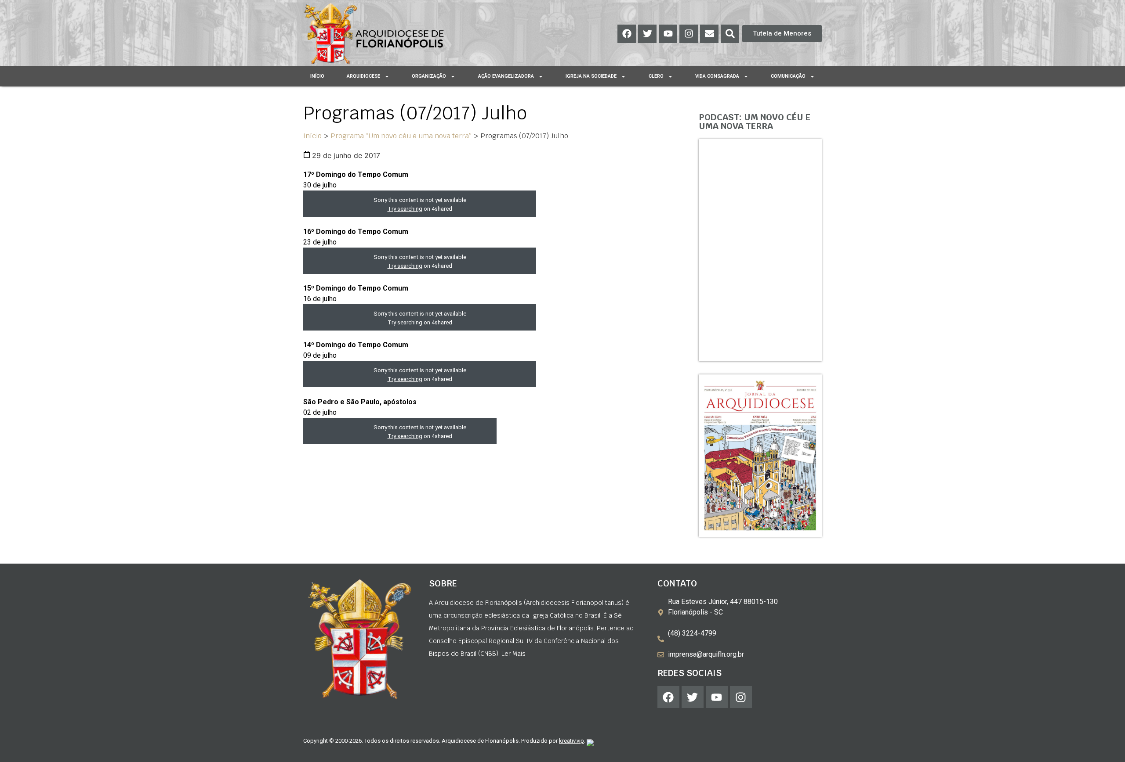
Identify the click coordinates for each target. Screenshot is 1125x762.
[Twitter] (647, 34)
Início (317, 76)
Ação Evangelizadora (506, 76)
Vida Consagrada (717, 76)
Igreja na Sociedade (591, 76)
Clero (656, 76)
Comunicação (788, 76)
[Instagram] (688, 34)
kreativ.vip (571, 740)
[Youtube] (668, 34)
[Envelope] (709, 34)
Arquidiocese (363, 76)
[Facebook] (626, 34)
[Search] (730, 34)
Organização (429, 76)
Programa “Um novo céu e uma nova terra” (401, 135)
